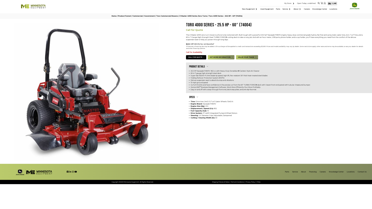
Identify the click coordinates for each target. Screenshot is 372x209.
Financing (313, 172)
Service (285, 9)
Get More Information (220, 57)
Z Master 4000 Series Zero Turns (193, 16)
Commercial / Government (144, 16)
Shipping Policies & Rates (220, 182)
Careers (323, 172)
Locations (351, 172)
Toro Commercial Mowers (167, 16)
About (296, 9)
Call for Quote (195, 57)
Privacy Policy (250, 182)
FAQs (258, 182)
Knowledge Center (336, 172)
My (334, 3)
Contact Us (362, 172)
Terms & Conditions (237, 182)
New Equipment (248, 9)
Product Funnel (124, 16)
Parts (287, 172)
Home (114, 16)
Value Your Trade (246, 57)
